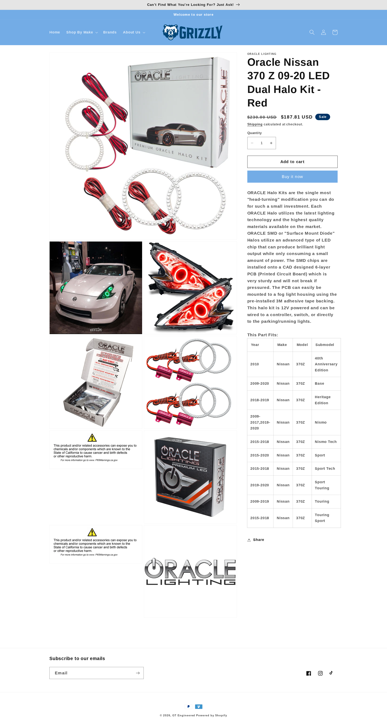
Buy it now (292, 177)
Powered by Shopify (211, 715)
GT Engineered (183, 715)
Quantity (254, 133)
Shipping (255, 124)
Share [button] (258, 540)
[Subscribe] (138, 673)
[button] (81, 32)
